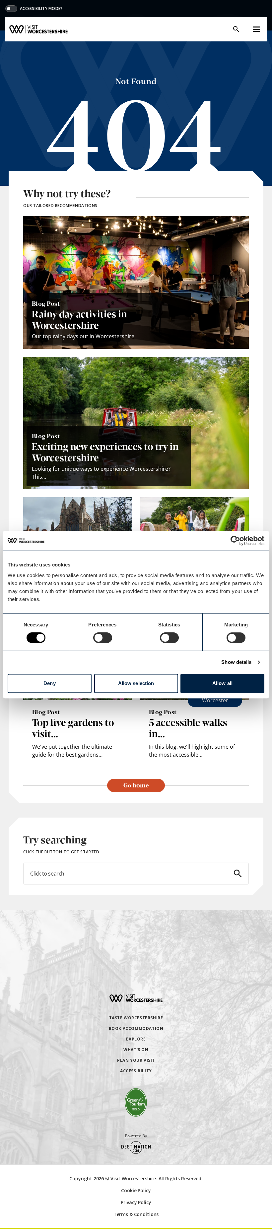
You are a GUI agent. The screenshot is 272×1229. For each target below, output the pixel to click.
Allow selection (136, 683)
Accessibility (136, 1071)
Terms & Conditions (136, 1214)
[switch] (102, 637)
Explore (136, 1039)
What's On (135, 1049)
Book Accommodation (136, 1028)
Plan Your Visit (136, 1060)
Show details (236, 662)
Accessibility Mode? (41, 8)
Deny (49, 683)
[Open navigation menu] (256, 29)
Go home (136, 784)
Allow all (222, 683)
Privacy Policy (136, 1202)
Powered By (136, 1136)
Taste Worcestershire (136, 1018)
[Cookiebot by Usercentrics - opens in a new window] (235, 541)
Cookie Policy (136, 1190)
